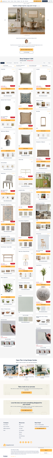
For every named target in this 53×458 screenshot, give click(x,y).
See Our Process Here (26, 392)
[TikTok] (20, 442)
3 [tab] (26, 35)
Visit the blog (26, 379)
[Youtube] (31, 442)
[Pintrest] (28, 442)
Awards (20, 434)
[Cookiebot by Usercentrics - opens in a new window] (5, 456)
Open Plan (28, 3)
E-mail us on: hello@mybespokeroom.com (42, 426)
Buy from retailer (8, 339)
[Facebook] (26, 442)
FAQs (4, 430)
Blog (20, 424)
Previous (5, 20)
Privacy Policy (5, 424)
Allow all (46, 450)
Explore (25, 3)
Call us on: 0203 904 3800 (39, 424)
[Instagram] (23, 442)
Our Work (20, 428)
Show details (13, 456)
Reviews (20, 432)
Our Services (21, 426)
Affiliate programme (6, 428)
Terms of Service (6, 426)
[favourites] (50, 1)
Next (48, 20)
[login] (49, 1)
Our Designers (21, 430)
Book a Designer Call (26, 410)
